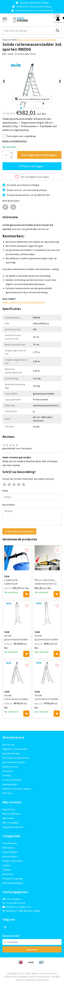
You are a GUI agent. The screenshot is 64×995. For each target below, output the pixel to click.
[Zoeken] (57, 31)
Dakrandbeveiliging (12, 882)
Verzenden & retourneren (15, 757)
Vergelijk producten (12, 827)
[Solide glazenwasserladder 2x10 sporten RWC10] (16, 613)
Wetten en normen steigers (17, 788)
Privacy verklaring (11, 779)
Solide (10, 54)
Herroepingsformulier (13, 762)
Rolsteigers (8, 847)
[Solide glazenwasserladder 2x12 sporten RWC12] (47, 613)
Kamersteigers (10, 852)
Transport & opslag (12, 878)
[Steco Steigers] (20, 20)
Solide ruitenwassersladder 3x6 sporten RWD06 (37, 40)
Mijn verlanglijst (10, 822)
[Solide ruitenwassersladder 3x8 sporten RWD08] (47, 673)
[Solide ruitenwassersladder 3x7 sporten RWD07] (16, 673)
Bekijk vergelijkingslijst (14, 141)
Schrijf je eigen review (26, 54)
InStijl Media (42, 979)
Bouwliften (8, 874)
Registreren (8, 809)
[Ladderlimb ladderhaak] (16, 557)
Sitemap (6, 775)
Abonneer (32, 949)
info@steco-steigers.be (18, 906)
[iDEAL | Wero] (22, 963)
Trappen (6, 869)
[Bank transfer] (32, 963)
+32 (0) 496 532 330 (15, 902)
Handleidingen (9, 784)
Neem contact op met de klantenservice (23, 302)
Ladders (6, 865)
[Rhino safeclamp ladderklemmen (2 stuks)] (47, 557)
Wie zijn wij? (8, 744)
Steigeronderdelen (12, 860)
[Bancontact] (42, 963)
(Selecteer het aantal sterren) (28, 478)
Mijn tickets (8, 818)
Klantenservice (10, 766)
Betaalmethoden (11, 753)
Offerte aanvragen (31, 166)
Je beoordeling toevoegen (19, 531)
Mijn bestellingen (11, 813)
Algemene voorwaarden (15, 748)
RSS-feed (7, 793)
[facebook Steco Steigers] (4, 927)
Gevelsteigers (10, 856)
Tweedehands (9, 843)
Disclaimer (7, 771)
